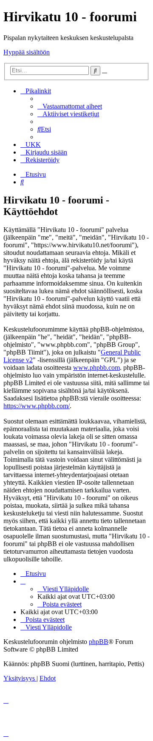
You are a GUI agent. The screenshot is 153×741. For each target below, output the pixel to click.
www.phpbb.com (96, 367)
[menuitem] (69, 106)
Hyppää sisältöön (26, 52)
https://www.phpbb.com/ (36, 405)
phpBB (98, 641)
